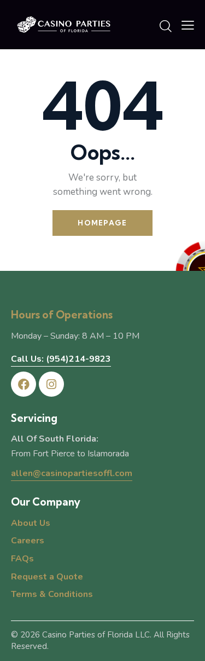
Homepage (102, 222)
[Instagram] (51, 384)
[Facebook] (23, 384)
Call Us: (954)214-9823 (61, 359)
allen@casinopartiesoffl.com (71, 473)
